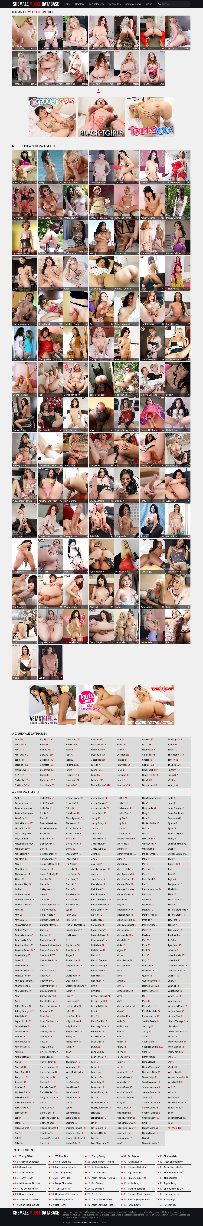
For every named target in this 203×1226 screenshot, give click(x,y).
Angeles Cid (23, 940)
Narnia (121, 1062)
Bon (43, 849)
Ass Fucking (22, 754)
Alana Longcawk (24, 833)
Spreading (149, 785)
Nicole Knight (124, 1112)
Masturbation (100, 785)
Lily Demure (98, 1128)
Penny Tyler (149, 915)
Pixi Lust (147, 935)
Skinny (148, 765)
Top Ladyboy (170, 1183)
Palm (146, 859)
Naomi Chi (123, 1057)
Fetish (70, 760)
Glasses (96, 739)
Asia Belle (21, 1016)
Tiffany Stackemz (178, 909)
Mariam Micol (125, 884)
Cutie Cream (47, 1057)
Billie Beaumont (49, 828)
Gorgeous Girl (74, 965)
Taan (171, 859)
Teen (172, 749)
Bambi (19, 1123)
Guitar (70, 991)
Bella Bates (47, 798)
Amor (19, 909)
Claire (44, 1026)
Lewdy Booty (99, 1092)
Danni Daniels (48, 1092)
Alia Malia (21, 859)
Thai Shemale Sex (173, 1172)
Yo (171, 1087)
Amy (18, 915)
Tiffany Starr (176, 915)
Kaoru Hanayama (101, 899)
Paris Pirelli (148, 879)
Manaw (122, 849)
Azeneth (20, 1082)
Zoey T (173, 1123)
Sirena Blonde (150, 1133)
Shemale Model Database (141, 1194)
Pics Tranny (97, 1183)
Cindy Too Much (49, 1021)
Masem (122, 899)
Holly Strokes (74, 1031)
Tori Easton (175, 930)
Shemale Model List (173, 1188)
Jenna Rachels (100, 808)
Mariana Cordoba (127, 889)
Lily (94, 1123)
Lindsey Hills (98, 1133)
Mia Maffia (123, 940)
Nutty (146, 833)
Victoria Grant (176, 1011)
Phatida (147, 920)
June (94, 874)
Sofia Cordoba (176, 808)
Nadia (121, 1021)
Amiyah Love (23, 904)
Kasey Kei (97, 920)
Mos (120, 1011)
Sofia (171, 803)
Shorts (147, 760)
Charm (44, 965)
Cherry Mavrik (48, 986)
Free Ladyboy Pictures (139, 1199)
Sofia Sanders (176, 813)
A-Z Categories (96, 4)
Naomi (121, 1052)
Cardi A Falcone (49, 904)
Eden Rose (72, 813)
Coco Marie (46, 1046)
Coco (44, 1041)
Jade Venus (73, 1097)
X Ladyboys (169, 1199)
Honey (70, 1036)
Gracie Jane (73, 975)
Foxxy (71, 915)
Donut (44, 1143)
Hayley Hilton (74, 1006)
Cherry (45, 975)
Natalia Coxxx (125, 1077)
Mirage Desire (125, 991)
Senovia (147, 1097)
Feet (69, 754)
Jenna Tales (98, 813)
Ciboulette (46, 1011)
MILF (120, 739)
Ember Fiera (73, 828)
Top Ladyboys (134, 1172)
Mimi (121, 970)
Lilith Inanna (98, 1118)
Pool (121, 780)
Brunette (46, 765)
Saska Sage (149, 1077)
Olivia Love (149, 843)
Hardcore (98, 744)
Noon (146, 818)
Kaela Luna (98, 884)
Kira (94, 1011)
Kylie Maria (98, 1036)
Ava (18, 1062)
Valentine (174, 960)
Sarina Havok (149, 1062)
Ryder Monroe (150, 1016)
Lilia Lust (97, 1112)
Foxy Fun (71, 920)
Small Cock (150, 770)
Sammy (147, 1026)
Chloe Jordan (48, 991)
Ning (145, 803)
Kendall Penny (99, 965)
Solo (147, 780)
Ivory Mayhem (74, 1072)
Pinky (146, 930)
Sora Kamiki (174, 818)
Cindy (44, 1016)
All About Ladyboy (101, 1167)
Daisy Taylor (47, 1077)
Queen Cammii (151, 980)
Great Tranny (98, 1194)
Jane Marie (73, 1112)
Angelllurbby (22, 955)
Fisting (70, 770)
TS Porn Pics (61, 1156)
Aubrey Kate (22, 1041)
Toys (173, 760)
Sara (146, 1052)
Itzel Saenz (73, 1062)
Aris (17, 1001)
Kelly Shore (98, 950)
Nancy (121, 1041)
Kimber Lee (99, 1001)
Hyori (70, 1046)
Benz (44, 818)
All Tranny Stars (63, 1172)
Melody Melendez (126, 925)
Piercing (123, 775)
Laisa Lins (97, 1041)
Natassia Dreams (127, 1097)
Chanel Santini (49, 960)
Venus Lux (174, 996)
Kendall (96, 955)
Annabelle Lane (24, 970)
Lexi (94, 1097)
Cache (44, 884)
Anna (19, 960)
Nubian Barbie (150, 823)
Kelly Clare (98, 945)
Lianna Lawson (100, 1102)
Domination (73, 739)
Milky (120, 955)
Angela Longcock (24, 935)
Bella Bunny (47, 803)
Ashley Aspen (23, 1006)
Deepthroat (47, 785)
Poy (145, 960)
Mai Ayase (123, 843)
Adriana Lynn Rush (25, 808)
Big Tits (46, 739)
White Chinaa (176, 1046)
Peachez (148, 904)
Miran (121, 996)
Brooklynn (46, 869)
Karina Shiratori (100, 904)
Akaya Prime (22, 828)
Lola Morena (124, 808)
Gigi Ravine (73, 945)
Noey (145, 813)
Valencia (173, 950)
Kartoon (96, 915)
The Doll (173, 889)
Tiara (172, 894)
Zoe (171, 1112)
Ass (19, 749)
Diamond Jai (47, 1123)
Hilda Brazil (73, 1016)
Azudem (20, 1087)
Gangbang (72, 780)
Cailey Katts (47, 889)
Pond (146, 945)
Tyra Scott (174, 945)
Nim (120, 1143)
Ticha (172, 904)
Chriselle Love (48, 996)
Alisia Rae (21, 869)
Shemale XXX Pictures (66, 1194)
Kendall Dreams (100, 960)
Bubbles (45, 879)
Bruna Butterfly (49, 874)
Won (171, 1062)
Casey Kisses (48, 940)
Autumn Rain (23, 1057)
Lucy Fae (122, 818)
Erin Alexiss (73, 864)
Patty (146, 894)
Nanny (121, 1046)
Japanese (98, 760)
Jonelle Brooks (100, 869)
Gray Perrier (73, 980)
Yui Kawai (174, 1097)
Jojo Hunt (96, 864)
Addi (18, 798)
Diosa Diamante (49, 1128)
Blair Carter (47, 838)
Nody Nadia (149, 808)
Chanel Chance (49, 950)
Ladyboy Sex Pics (172, 1194)
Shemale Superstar (29, 1161)
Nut (145, 828)
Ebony (71, 744)
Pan (145, 864)
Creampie (47, 770)
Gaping (71, 785)
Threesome (176, 754)
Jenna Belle (73, 1143)
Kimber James (100, 996)
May (120, 904)
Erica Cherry (73, 854)
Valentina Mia (176, 955)
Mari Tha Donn (125, 879)
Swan (172, 849)
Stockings (175, 739)
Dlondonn (46, 1133)
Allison (19, 879)
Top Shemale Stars (29, 1188)
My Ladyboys (134, 1183)
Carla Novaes (48, 909)
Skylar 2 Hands (150, 1143)
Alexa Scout (22, 849)
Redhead (149, 749)
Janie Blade (73, 1118)
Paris (146, 874)
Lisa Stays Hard (100, 1143)
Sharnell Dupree (151, 1112)
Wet (171, 780)
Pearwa (147, 909)
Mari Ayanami (125, 874)
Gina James (72, 950)
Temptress (175, 884)
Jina (94, 859)
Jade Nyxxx (72, 1087)
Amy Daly (21, 920)
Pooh (146, 950)
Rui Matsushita (151, 1011)
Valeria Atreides (177, 965)
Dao (43, 1102)
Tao (170, 869)
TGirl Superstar (62, 1188)
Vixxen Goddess (177, 1031)
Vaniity (173, 975)
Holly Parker (73, 1026)
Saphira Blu (149, 1041)
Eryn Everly (72, 879)
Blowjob (47, 754)
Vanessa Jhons (176, 970)
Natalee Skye (125, 1072)
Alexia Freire (22, 854)
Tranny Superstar (136, 1188)
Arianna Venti (22, 986)
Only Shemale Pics (137, 1178)
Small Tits (150, 775)
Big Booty (22, 780)
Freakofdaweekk (75, 925)
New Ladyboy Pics (64, 1199)
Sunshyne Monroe (178, 843)
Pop (145, 955)
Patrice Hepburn (151, 889)
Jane (69, 1107)
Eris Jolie (72, 869)
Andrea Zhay (22, 930)
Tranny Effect (26, 1156)
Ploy (146, 940)
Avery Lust (21, 1077)
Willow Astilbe (175, 1052)
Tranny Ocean (26, 1178)
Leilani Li (97, 1077)
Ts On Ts (174, 765)
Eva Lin (71, 889)
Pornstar (123, 785)
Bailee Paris (22, 1097)
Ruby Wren (149, 1006)
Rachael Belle (150, 986)
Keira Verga (99, 940)
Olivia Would (149, 849)
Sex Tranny (133, 1156)
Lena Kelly (97, 1082)
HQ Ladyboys (134, 1205)
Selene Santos (151, 1092)
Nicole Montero (126, 1123)
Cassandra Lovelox (50, 945)
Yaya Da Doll (175, 1082)
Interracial (98, 754)
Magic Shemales (63, 1183)
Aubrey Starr (22, 1046)
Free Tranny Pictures (65, 1167)
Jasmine (71, 1123)
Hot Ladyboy (170, 1205)
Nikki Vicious (124, 1138)
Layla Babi (97, 1052)
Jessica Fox (98, 838)
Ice (69, 1052)
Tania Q (174, 864)
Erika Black (72, 859)
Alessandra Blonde (25, 843)
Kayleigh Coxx (99, 935)
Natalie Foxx (124, 1082)
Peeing (122, 770)
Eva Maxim (73, 894)
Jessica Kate (98, 843)
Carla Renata (47, 915)
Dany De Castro (49, 1097)
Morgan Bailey (126, 1006)
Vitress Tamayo (178, 1021)
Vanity (172, 980)
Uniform (174, 770)
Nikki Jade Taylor (127, 1128)
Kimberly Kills (99, 1006)
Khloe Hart (98, 975)
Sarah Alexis (150, 1057)
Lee (94, 1062)
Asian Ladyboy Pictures (103, 1178)
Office (121, 749)
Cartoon (45, 935)
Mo (119, 1001)
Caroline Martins (49, 925)
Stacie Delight (175, 833)
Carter (44, 930)
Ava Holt (20, 1067)
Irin (68, 1057)
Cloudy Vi (46, 1036)
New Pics (79, 4)
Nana (120, 1036)
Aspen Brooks (23, 1021)
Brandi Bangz (48, 854)
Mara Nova (123, 864)
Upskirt (173, 775)
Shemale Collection (137, 1167)
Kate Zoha (98, 925)
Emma (70, 838)
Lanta (95, 1046)
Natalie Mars (124, 1087)
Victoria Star (175, 1016)
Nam (120, 1031)
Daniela (44, 1082)
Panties (123, 760)
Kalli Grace (98, 889)
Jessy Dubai (98, 849)
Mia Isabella (125, 935)
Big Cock (22, 785)
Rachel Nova (150, 991)
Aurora (19, 1052)
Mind (121, 975)
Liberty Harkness (101, 1107)
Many (121, 859)
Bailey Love (21, 1112)
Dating (149, 4)
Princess (148, 970)
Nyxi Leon (148, 838)
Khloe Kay (97, 980)
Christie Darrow (48, 1001)
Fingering (72, 765)
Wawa (172, 1036)
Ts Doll (172, 940)
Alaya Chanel (22, 838)
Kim (94, 986)
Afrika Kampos (24, 823)
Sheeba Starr (150, 1118)
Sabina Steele (150, 1021)
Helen (70, 1011)
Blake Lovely (48, 843)
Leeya (95, 1067)
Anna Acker (21, 965)
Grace (70, 970)
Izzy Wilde (72, 1082)
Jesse (96, 833)
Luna (121, 828)
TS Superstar (170, 1178)
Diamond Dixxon (49, 1118)
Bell (18, 1138)
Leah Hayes (98, 1057)
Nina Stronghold (151, 798)
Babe (19, 760)
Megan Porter (125, 909)
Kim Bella (96, 991)
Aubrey (20, 1036)
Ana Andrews (23, 925)
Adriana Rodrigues (25, 813)
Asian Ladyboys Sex (29, 1205)
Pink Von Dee (149, 925)
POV (146, 744)
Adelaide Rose (23, 803)
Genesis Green (74, 930)
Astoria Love (22, 1026)
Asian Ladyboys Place (102, 1205)
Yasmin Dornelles (178, 1077)
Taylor (172, 879)
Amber (20, 889)
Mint (120, 986)
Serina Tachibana (152, 1102)
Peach (147, 899)
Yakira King (174, 1072)
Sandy (147, 1036)
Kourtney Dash (100, 1026)
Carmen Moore (49, 920)
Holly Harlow (73, 1021)
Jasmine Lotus (74, 1133)
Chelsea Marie (48, 970)
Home (68, 4)
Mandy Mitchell (126, 854)
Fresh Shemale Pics (173, 1161)
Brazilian (46, 760)
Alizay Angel (22, 874)
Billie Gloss (47, 833)
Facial (71, 749)
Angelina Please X (25, 945)
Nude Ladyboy (135, 1161)
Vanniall (173, 986)
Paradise (148, 869)
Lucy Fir (121, 823)
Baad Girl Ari (22, 1092)
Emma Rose (73, 843)
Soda (171, 798)
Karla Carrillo (99, 909)
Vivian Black (175, 1026)
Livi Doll (122, 798)
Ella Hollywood (74, 818)
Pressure (147, 965)
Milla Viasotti (124, 960)
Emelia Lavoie (73, 833)
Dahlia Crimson (49, 1067)
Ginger (70, 955)
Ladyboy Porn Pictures (103, 1161)
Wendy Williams (177, 1041)
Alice (19, 864)
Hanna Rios (72, 1001)
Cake (43, 894)
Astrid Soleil (21, 1031)
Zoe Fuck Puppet (178, 1118)
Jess (94, 828)
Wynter (172, 1067)
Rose (146, 1001)
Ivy (68, 1077)
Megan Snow (125, 915)
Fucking (72, 775)
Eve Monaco (73, 904)
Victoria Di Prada (177, 1006)
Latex (95, 765)
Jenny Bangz (99, 823)
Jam (69, 1102)
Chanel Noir (47, 955)
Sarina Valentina (152, 1067)
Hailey (69, 996)
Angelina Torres (25, 950)
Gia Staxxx (72, 935)
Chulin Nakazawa (50, 1006)
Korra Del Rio (99, 1021)
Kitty (95, 1016)
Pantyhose (124, 765)
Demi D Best (47, 1112)
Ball (18, 1118)
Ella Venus (72, 823)
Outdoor (123, 754)
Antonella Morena (25, 980)
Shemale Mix (170, 1156)
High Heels (98, 749)
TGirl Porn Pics (99, 1172)
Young (173, 785)
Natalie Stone (124, 1092)
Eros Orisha (73, 874)
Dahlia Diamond (49, 1072)
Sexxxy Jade (150, 1107)
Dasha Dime (47, 1107)
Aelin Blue (21, 818)
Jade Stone (73, 1092)
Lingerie (97, 780)
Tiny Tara (174, 920)
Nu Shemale (98, 1188)
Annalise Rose (23, 975)
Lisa (94, 1138)
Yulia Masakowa (177, 1102)
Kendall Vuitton (99, 970)
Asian (20, 744)
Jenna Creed (99, 798)
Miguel (121, 950)
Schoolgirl (148, 754)
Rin (144, 996)
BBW (19, 775)
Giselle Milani (73, 960)
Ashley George (24, 1011)
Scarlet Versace (151, 1087)
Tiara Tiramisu (176, 899)
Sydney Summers (178, 854)
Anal (19, 739)
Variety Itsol (175, 991)
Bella (19, 1143)
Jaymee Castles (75, 1138)
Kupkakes (97, 1031)
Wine (172, 1057)
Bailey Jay (22, 1107)
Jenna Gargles (100, 803)
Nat (120, 1067)
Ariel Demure (23, 991)
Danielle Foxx (48, 1087)
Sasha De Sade (151, 1072)
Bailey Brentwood (24, 1102)
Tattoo (173, 744)
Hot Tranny (60, 1205)
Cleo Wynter (47, 1031)
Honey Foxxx (73, 1041)
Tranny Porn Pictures (102, 1199)
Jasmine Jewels (76, 1128)
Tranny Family (98, 1156)
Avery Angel (22, 1072)
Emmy (70, 849)
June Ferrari (98, 879)
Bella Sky (46, 808)
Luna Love (123, 833)
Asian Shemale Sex (173, 1167)
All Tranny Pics (62, 1178)
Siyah (146, 1138)
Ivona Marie (73, 1067)
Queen (147, 975)
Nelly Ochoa (124, 1107)
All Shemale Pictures (29, 1183)
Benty (44, 813)
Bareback (21, 765)
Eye (69, 909)
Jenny (95, 818)
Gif (68, 940)
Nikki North (123, 1133)
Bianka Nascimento (51, 823)
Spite (172, 828)
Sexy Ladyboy (26, 1194)
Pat (145, 884)
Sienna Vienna (150, 1128)
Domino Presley (49, 1138)
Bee (18, 1133)
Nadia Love (124, 1026)
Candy (44, 899)
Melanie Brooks (126, 920)
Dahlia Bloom (48, 1062)
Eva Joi (71, 884)
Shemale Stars (26, 1172)
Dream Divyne (74, 798)
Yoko (172, 1092)
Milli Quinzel (123, 965)
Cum (44, 775)
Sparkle (172, 823)
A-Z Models (115, 4)
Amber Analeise (24, 899)
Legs (95, 775)
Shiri (146, 1123)
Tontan (172, 925)
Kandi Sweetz (99, 894)
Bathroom (22, 770)
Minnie (121, 980)
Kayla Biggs (98, 930)
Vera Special (175, 1001)
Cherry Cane (47, 980)
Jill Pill (95, 854)
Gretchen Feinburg (76, 986)
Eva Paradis (73, 899)
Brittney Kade (48, 859)
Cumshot (47, 780)
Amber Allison (22, 894)
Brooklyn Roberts (50, 864)
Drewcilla (72, 803)
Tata (171, 874)
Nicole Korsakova (126, 1118)
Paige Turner (150, 854)
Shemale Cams (133, 4)
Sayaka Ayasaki (151, 1082)
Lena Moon (97, 1087)
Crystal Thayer (49, 1052)
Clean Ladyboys (63, 1161)
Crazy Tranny (26, 1167)
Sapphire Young (152, 1046)
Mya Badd (123, 1016)
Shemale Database (29, 1199)
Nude (121, 744)
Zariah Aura (175, 1107)
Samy (146, 1031)
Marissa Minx (125, 894)
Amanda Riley (23, 884)
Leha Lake (97, 1072)
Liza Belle (122, 803)
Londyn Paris (124, 813)
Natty (121, 1102)
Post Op (147, 739)
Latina (96, 770)
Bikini (45, 744)
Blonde (45, 749)
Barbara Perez (23, 1128)
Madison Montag (126, 838)
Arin (18, 996)
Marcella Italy (125, 869)
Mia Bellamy (124, 930)
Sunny (172, 838)
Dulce (70, 808)
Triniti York (174, 935)
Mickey (122, 945)
